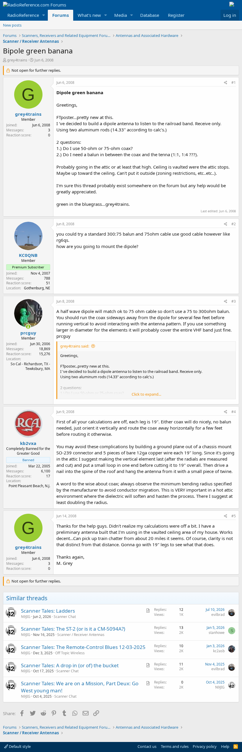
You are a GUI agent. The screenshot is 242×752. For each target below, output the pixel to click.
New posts (12, 25)
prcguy (28, 333)
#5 (233, 515)
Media (120, 15)
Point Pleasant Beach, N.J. (29, 485)
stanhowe (217, 632)
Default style (19, 746)
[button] (44, 15)
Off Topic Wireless (70, 652)
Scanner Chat (65, 616)
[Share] (225, 82)
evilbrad (218, 614)
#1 (233, 82)
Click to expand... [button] (146, 394)
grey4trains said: (74, 346)
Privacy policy (205, 746)
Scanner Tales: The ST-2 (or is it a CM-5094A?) (73, 628)
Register (176, 15)
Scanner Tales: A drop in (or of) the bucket (70, 665)
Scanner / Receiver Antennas (80, 634)
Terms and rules (175, 746)
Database (149, 15)
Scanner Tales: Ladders (48, 610)
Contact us (147, 746)
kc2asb (219, 650)
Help (225, 746)
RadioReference (23, 15)
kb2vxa (28, 443)
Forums (60, 15)
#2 (233, 223)
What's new (89, 15)
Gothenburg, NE (37, 288)
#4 (233, 411)
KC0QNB (28, 255)
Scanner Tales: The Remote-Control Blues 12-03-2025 (83, 647)
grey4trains (17, 60)
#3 (233, 301)
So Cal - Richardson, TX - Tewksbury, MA (30, 366)
